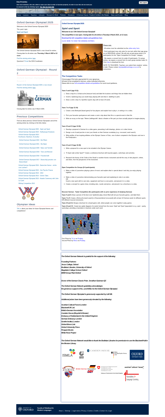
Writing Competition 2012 (27, 183)
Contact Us (103, 411)
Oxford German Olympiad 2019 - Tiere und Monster (35, 152)
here (108, 62)
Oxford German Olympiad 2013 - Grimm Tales (33, 175)
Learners (26, 15)
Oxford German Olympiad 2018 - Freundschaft (34, 156)
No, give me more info (47, 7)
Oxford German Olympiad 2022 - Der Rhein (33, 140)
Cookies (90, 411)
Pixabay (80, 238)
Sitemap (67, 411)
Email (27, 61)
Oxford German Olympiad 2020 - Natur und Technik (35, 148)
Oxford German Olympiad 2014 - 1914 (31, 173)
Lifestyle (41, 15)
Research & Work (52, 15)
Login (110, 411)
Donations (71, 15)
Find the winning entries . (26, 58)
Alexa (75, 240)
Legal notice (76, 411)
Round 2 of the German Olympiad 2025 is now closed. (34, 85)
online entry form (134, 48)
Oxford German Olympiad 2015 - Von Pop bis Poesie (36, 170)
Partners (63, 15)
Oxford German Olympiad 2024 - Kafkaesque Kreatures (37, 132)
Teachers (34, 15)
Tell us (19, 208)
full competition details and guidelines (87, 83)
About (61, 411)
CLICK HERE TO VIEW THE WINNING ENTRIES (78, 41)
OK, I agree (143, 2)
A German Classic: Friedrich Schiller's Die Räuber (93, 15)
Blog (126, 15)
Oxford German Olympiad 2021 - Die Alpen (33, 144)
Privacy (83, 411)
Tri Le (73, 238)
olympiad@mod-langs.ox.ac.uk (129, 67)
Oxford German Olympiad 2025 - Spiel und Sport (34, 129)
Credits (96, 411)
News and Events (117, 15)
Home (19, 15)
